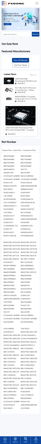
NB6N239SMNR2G (27, 269)
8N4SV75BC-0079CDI (28, 372)
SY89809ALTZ (26, 229)
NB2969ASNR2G (9, 289)
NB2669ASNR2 (26, 166)
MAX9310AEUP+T (10, 206)
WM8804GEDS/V (27, 189)
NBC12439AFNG (27, 348)
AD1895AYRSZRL (9, 199)
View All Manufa (20, 60)
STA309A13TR (8, 173)
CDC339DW (25, 206)
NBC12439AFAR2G (28, 355)
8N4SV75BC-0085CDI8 (29, 352)
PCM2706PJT (25, 193)
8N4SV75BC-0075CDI (28, 242)
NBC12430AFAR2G (28, 365)
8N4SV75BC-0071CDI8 (29, 252)
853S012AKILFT (9, 193)
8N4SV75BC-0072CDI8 (29, 249)
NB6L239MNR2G (9, 279)
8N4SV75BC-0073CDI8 (11, 249)
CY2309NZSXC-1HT (10, 226)
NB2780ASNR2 (26, 309)
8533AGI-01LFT (8, 216)
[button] (4, 19)
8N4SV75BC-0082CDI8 (29, 358)
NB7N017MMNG (9, 266)
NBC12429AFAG (27, 262)
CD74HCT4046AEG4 (28, 335)
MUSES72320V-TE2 (27, 209)
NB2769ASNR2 (8, 163)
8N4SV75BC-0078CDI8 (11, 378)
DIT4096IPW (25, 222)
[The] (9, 89)
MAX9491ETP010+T (28, 345)
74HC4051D (25, 329)
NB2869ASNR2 (26, 398)
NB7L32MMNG (9, 269)
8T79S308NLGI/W (27, 236)
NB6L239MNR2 (26, 279)
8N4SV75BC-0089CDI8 (11, 338)
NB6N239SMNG (9, 275)
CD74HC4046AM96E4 (11, 345)
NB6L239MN (25, 282)
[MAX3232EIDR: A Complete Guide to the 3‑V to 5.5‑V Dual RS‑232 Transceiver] (9, 98)
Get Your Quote (20, 65)
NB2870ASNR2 (26, 156)
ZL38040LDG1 (8, 219)
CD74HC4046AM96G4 (29, 338)
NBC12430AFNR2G (10, 388)
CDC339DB (7, 212)
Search (36, 34)
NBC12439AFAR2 (9, 358)
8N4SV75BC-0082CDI (28, 362)
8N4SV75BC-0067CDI (28, 256)
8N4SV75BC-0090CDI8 (11, 335)
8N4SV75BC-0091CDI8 (29, 332)
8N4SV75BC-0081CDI (11, 372)
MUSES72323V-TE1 (10, 186)
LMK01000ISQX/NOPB (29, 186)
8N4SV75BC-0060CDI (11, 259)
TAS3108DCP (8, 189)
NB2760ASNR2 (8, 166)
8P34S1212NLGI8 (9, 236)
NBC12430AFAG (9, 375)
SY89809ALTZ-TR (27, 226)
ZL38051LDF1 (8, 222)
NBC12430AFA (26, 378)
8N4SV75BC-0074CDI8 (11, 246)
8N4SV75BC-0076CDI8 (11, 242)
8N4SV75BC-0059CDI (28, 272)
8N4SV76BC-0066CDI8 (11, 342)
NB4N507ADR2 (8, 285)
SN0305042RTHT (27, 232)
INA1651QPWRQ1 (27, 176)
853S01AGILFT (8, 232)
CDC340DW (7, 196)
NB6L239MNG (8, 282)
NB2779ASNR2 (26, 159)
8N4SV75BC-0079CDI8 (11, 368)
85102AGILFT (8, 262)
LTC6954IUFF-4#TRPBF (11, 176)
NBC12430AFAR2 (27, 368)
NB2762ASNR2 (26, 163)
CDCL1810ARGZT (9, 202)
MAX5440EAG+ (9, 169)
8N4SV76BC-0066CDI (28, 342)
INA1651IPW (25, 173)
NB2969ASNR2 (8, 159)
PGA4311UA (7, 183)
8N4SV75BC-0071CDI (11, 256)
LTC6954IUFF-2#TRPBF (29, 179)
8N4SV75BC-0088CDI (11, 348)
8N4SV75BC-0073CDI (11, 385)
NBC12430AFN (8, 382)
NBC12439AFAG (9, 362)
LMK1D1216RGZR (10, 295)
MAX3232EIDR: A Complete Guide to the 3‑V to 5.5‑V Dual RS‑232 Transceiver (26, 98)
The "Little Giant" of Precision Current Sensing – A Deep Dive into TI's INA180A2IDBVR (25, 89)
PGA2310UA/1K (26, 183)
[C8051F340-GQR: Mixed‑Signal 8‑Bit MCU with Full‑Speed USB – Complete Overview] (9, 81)
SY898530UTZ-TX (27, 216)
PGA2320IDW (8, 209)
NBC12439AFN (8, 352)
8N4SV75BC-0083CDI (11, 355)
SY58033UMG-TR (27, 199)
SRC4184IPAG (26, 212)
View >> (33, 75)
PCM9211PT (7, 229)
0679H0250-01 (8, 332)
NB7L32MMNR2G (27, 266)
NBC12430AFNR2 (27, 388)
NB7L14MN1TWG (9, 392)
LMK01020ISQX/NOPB (29, 219)
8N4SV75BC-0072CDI (11, 252)
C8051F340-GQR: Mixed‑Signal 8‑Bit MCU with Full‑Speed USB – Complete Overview (26, 80)
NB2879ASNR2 (8, 156)
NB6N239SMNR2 (9, 272)
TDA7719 (24, 169)
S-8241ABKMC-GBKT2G (9, 329)
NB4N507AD (25, 285)
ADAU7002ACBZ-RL (28, 202)
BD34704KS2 (25, 196)
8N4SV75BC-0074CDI (28, 246)
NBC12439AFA (8, 365)
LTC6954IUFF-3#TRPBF (11, 179)
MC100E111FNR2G (28, 259)
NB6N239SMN (26, 275)
